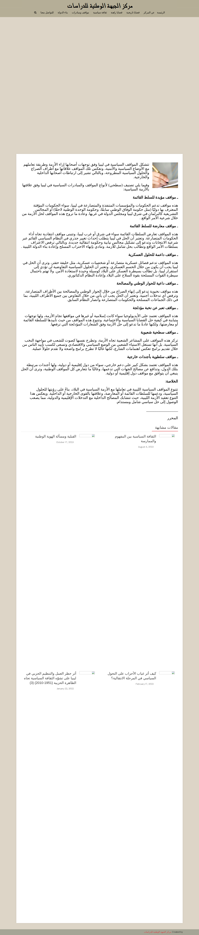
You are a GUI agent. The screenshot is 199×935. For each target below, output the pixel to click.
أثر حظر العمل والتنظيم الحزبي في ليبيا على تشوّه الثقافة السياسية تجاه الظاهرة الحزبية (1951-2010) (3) (50, 678)
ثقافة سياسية (100, 12)
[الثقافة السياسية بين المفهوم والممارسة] (167, 550)
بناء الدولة (63, 12)
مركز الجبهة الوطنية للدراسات (157, 932)
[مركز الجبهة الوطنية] (99, 5)
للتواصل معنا (47, 12)
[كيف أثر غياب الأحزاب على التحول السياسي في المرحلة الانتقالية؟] (167, 787)
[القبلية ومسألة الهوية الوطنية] (87, 442)
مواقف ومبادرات (80, 12)
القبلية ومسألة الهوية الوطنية (55, 436)
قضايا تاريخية (133, 12)
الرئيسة (161, 12)
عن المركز (149, 12)
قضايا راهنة (116, 12)
